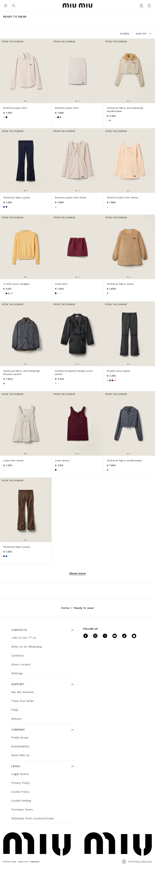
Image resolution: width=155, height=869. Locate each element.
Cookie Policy (20, 791)
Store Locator (21, 664)
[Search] (13, 5)
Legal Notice (20, 774)
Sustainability (20, 746)
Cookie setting (21, 800)
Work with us (20, 755)
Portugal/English (140, 861)
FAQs (14, 709)
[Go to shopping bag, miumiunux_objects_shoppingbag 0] (149, 5)
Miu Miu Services (22, 692)
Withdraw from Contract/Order (32, 818)
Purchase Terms (22, 809)
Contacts (17, 655)
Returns (16, 718)
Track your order (22, 701)
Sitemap (17, 673)
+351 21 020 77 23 (23, 637)
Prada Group (19, 737)
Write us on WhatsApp (26, 646)
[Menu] (5, 5)
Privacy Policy (20, 782)
